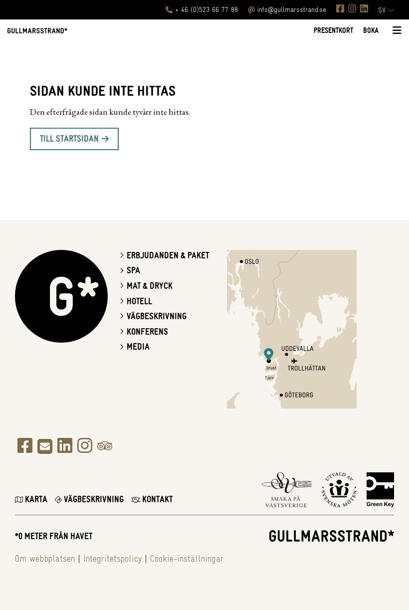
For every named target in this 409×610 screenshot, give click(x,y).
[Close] (293, 218)
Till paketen (199, 379)
